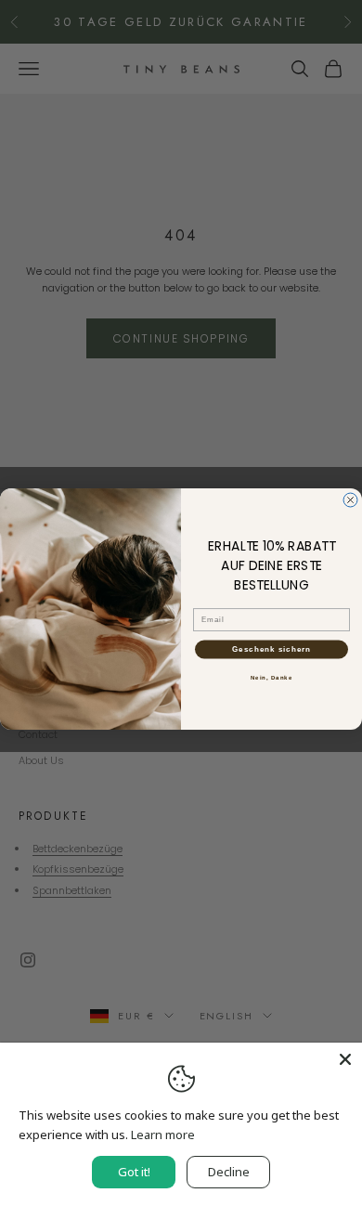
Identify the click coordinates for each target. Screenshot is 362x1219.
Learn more (163, 1134)
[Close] (345, 1059)
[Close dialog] (350, 500)
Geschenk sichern (271, 650)
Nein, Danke (272, 678)
